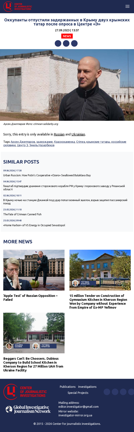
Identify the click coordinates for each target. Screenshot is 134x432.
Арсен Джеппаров (23, 141)
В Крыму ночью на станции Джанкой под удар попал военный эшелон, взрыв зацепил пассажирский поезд (65, 202)
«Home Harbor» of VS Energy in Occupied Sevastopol (34, 225)
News (67, 36)
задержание (44, 141)
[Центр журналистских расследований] (18, 6)
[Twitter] (66, 43)
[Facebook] (58, 43)
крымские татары (98, 141)
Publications (67, 386)
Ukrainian (78, 134)
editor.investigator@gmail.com (79, 406)
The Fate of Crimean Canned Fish (22, 214)
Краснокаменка (64, 141)
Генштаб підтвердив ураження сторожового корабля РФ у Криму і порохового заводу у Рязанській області (64, 188)
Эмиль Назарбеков (41, 145)
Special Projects (78, 392)
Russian (59, 134)
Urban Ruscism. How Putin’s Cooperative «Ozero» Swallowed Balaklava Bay (47, 175)
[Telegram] (74, 43)
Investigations (87, 386)
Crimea (80, 141)
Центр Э (22, 145)
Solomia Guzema (19, 346)
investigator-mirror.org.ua (75, 415)
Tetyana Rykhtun (85, 283)
